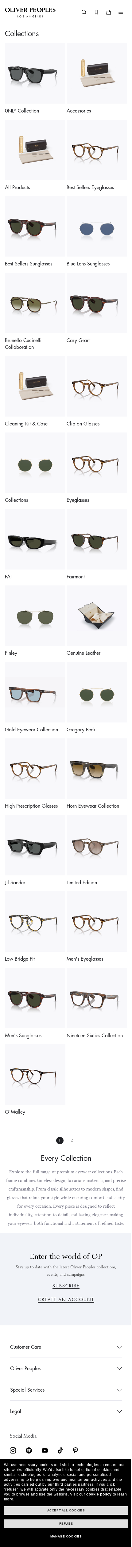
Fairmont (73, 560)
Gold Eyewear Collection (31, 709)
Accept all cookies (64, 1510)
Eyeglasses (75, 486)
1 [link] (57, 1108)
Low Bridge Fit (20, 931)
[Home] (30, 12)
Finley (11, 634)
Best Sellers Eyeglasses (88, 183)
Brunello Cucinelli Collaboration (23, 335)
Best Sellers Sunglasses (28, 257)
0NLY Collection (22, 108)
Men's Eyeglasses (82, 931)
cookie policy (99, 1494)
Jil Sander (15, 857)
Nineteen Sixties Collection (92, 1005)
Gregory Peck (79, 709)
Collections (16, 486)
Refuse (64, 1523)
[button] (116, 12)
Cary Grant (76, 331)
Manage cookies (63, 1536)
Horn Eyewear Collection (90, 783)
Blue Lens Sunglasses (85, 257)
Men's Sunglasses (23, 1005)
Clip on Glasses (80, 412)
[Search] (79, 12)
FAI (8, 560)
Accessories (76, 108)
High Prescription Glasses (31, 783)
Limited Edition (79, 857)
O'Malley (15, 1079)
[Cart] (104, 12)
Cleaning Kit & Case (26, 412)
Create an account (64, 1299)
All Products (17, 183)
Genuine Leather (81, 634)
